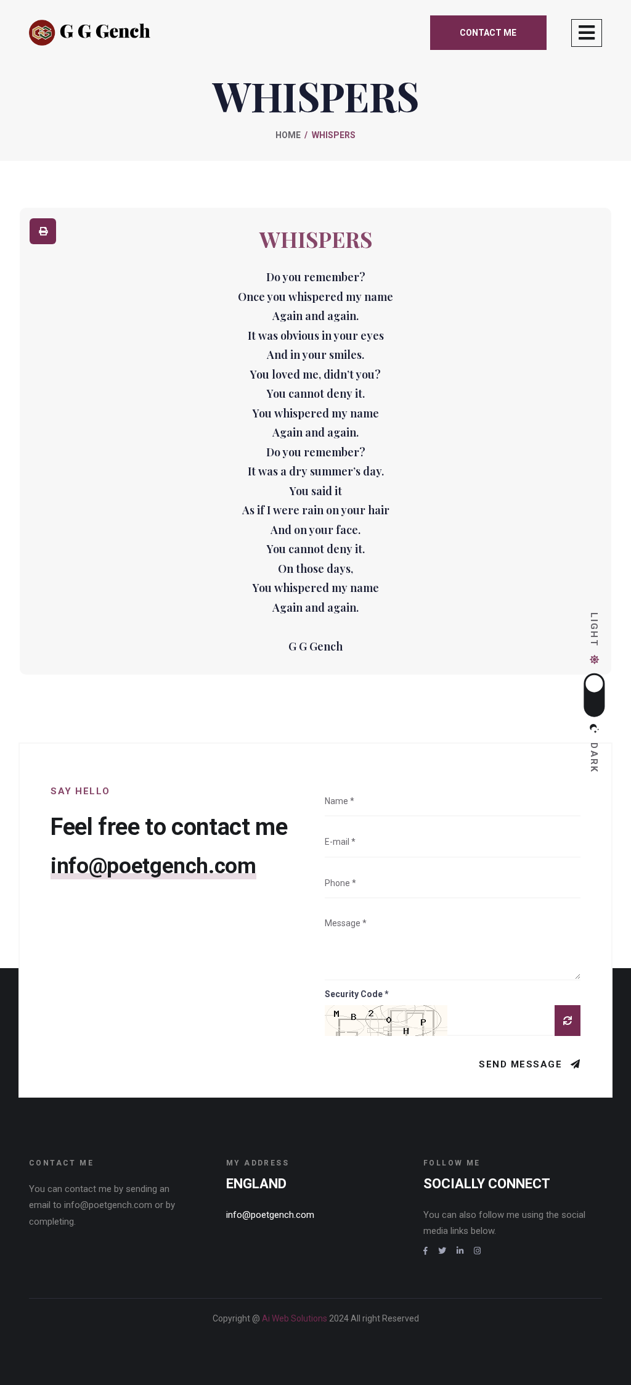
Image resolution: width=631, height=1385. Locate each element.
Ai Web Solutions (295, 1318)
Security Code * (356, 994)
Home (288, 135)
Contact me (488, 33)
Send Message (522, 1064)
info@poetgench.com (153, 866)
